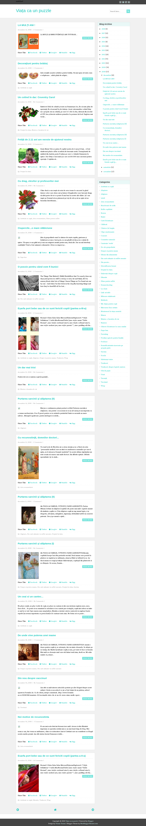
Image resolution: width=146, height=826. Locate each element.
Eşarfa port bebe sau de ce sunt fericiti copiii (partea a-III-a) (52, 308)
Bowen (103, 213)
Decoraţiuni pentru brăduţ (33, 63)
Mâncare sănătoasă (108, 296)
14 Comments (38, 760)
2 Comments (37, 30)
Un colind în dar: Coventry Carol (36, 97)
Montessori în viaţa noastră (111, 311)
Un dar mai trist (27, 367)
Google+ (53, 52)
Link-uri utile (105, 292)
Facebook (33, 52)
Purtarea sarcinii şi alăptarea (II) (36, 398)
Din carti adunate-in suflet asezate (32, 299)
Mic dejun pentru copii (109, 304)
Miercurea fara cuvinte (109, 308)
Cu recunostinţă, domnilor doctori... (38, 437)
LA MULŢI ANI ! (26, 25)
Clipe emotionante (107, 232)
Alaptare (36, 358)
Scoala (103, 355)
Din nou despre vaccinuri (32, 678)
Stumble (64, 52)
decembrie (107, 75)
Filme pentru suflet (53, 218)
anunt (103, 198)
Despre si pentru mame (48, 358)
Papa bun (23, 257)
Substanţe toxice (107, 359)
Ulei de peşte (105, 371)
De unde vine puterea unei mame (37, 635)
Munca (103, 315)
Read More (87, 38)
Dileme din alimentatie (109, 255)
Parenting (104, 334)
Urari (103, 374)
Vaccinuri (23, 707)
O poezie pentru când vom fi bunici (38, 266)
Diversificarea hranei (108, 266)
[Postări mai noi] (18, 809)
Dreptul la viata (25, 130)
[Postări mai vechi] (93, 809)
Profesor (104, 342)
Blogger (91, 821)
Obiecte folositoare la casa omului (113, 326)
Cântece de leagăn (107, 228)
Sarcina (76, 587)
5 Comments (37, 442)
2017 (103, 33)
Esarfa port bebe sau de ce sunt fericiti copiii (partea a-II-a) (52, 755)
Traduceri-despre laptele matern (113, 367)
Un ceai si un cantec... (30, 596)
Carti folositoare (107, 221)
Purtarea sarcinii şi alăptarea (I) (36, 543)
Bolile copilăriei (106, 209)
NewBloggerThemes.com (89, 823)
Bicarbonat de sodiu (108, 205)
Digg (73, 52)
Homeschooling (106, 285)
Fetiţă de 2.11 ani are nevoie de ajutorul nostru (45, 139)
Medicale (104, 300)
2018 (103, 29)
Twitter (44, 52)
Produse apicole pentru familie (112, 338)
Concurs (104, 236)
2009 (104, 67)
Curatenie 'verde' (107, 243)
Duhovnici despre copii (109, 273)
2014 (103, 46)
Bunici (103, 217)
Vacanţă (104, 378)
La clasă (104, 289)
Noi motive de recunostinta (33, 717)
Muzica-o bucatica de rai (40, 130)
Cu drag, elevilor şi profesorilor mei (38, 181)
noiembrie (107, 167)
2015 (103, 42)
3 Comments (38, 640)
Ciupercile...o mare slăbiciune (35, 228)
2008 (104, 72)
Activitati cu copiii (26, 88)
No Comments (38, 102)
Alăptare (104, 194)
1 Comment (37, 501)
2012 (103, 54)
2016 (103, 37)
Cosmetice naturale (108, 240)
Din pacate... (105, 262)
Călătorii (104, 224)
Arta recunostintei (39, 218)
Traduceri (60, 358)
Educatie (36, 800)
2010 (103, 63)
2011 (103, 59)
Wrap (66, 358)
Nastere (104, 323)
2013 (103, 50)
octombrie (107, 171)
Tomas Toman (60, 823)
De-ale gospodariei (108, 247)
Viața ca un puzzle (33, 10)
